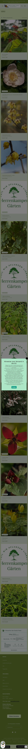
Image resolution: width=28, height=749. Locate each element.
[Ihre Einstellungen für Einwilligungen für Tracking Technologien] (26, 747)
